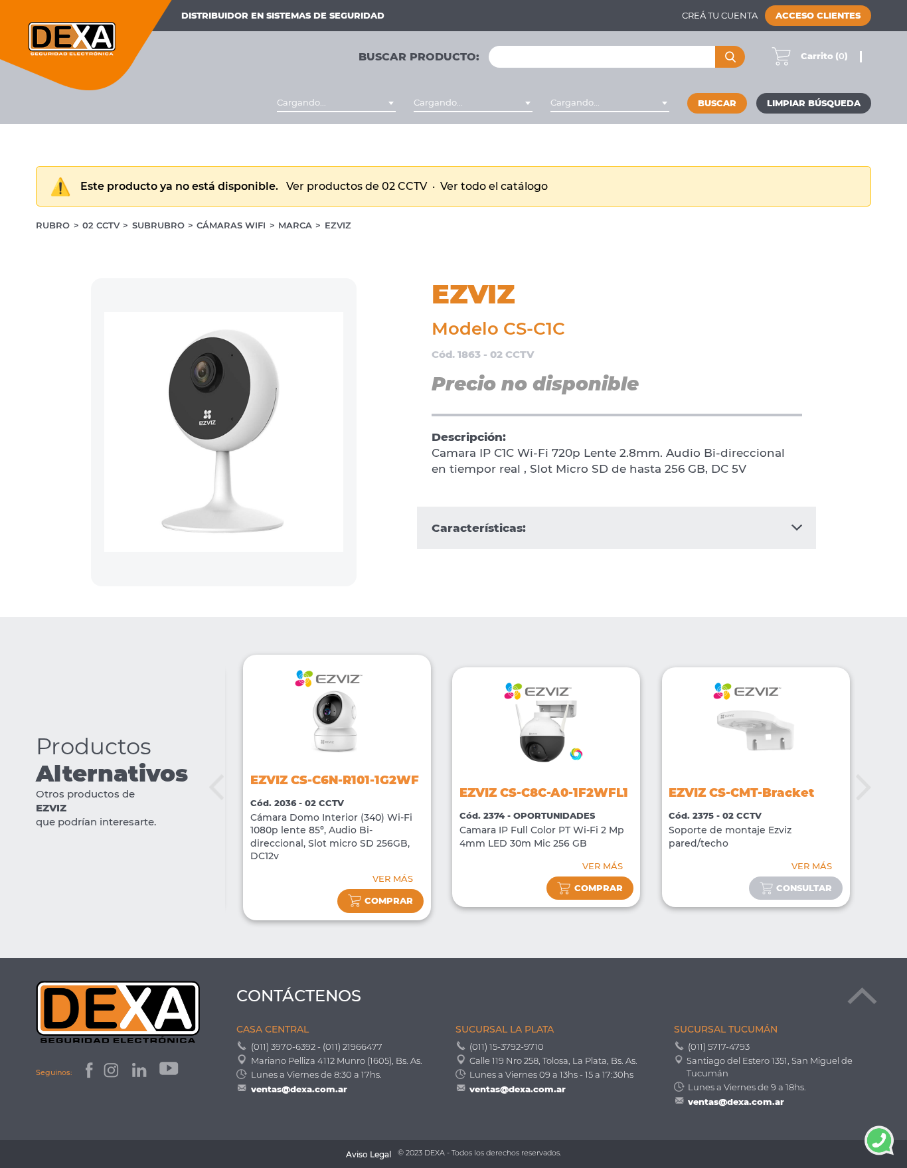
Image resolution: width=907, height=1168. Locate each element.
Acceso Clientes (818, 16)
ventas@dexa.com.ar (299, 1089)
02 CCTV (101, 225)
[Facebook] (88, 1072)
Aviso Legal (368, 1154)
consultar (804, 888)
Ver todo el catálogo (494, 186)
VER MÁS (392, 879)
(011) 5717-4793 (719, 1046)
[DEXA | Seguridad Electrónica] (86, 45)
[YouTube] (170, 1072)
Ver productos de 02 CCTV (358, 186)
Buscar (717, 103)
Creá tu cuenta (720, 16)
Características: (479, 528)
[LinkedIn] (140, 1072)
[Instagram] (112, 1072)
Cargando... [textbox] (301, 103)
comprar (389, 901)
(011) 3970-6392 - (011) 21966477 (316, 1046)
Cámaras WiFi (231, 225)
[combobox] (336, 103)
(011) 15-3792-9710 (506, 1046)
